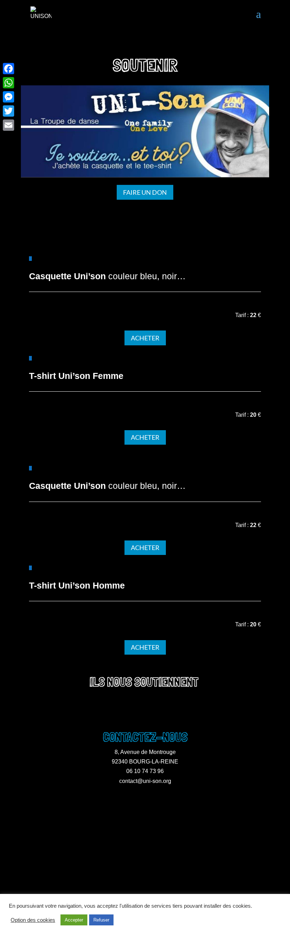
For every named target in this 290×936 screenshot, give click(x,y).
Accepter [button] (74, 920)
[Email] (8, 125)
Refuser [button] (101, 920)
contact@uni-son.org (145, 781)
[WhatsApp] (8, 83)
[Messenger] (8, 97)
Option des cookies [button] (33, 920)
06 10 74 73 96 (145, 771)
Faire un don (145, 192)
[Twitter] (8, 111)
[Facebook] (8, 69)
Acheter (145, 338)
